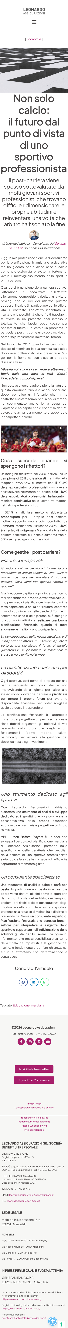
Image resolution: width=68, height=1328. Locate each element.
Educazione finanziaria (28, 1005)
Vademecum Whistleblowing (34, 1121)
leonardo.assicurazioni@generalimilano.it (31, 1195)
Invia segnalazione (34, 1129)
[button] (34, 22)
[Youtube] (47, 1041)
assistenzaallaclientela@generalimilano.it (24, 1318)
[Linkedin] (38, 1041)
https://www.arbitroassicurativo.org (21, 1299)
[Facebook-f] (21, 1041)
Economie (33, 39)
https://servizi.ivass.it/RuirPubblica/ (21, 1308)
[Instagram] (30, 1041)
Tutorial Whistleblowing (34, 1125)
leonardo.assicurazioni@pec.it (23, 1201)
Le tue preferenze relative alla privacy (34, 1107)
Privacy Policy (34, 1103)
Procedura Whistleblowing (34, 1117)
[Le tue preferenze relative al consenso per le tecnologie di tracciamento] (61, 1324)
